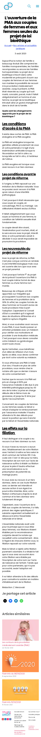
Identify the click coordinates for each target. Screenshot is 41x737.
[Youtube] (3, 719)
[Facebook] (10, 719)
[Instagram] (8, 719)
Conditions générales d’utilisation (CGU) (34, 727)
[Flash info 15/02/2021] (20, 690)
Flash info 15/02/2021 (11, 702)
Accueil (7, 45)
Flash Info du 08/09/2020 (13, 673)
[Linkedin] (5, 719)
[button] (37, 6)
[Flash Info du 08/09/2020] (20, 661)
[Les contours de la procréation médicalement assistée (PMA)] (20, 630)
